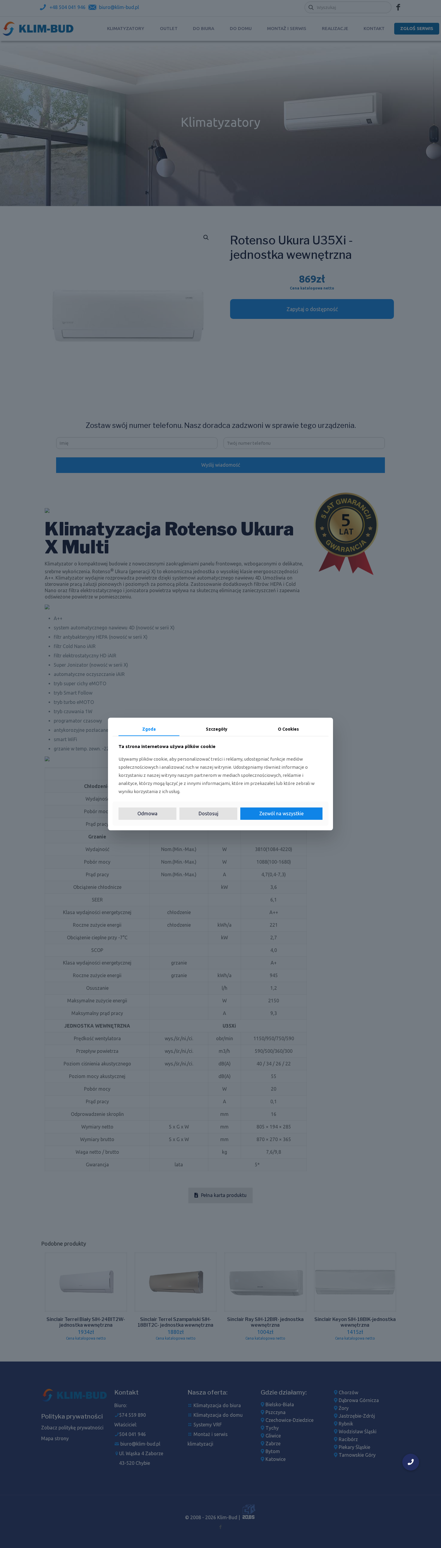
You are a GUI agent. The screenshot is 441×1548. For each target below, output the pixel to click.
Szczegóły (216, 729)
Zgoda (149, 729)
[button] (410, 1462)
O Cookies (288, 729)
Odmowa (147, 813)
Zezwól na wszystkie (281, 813)
